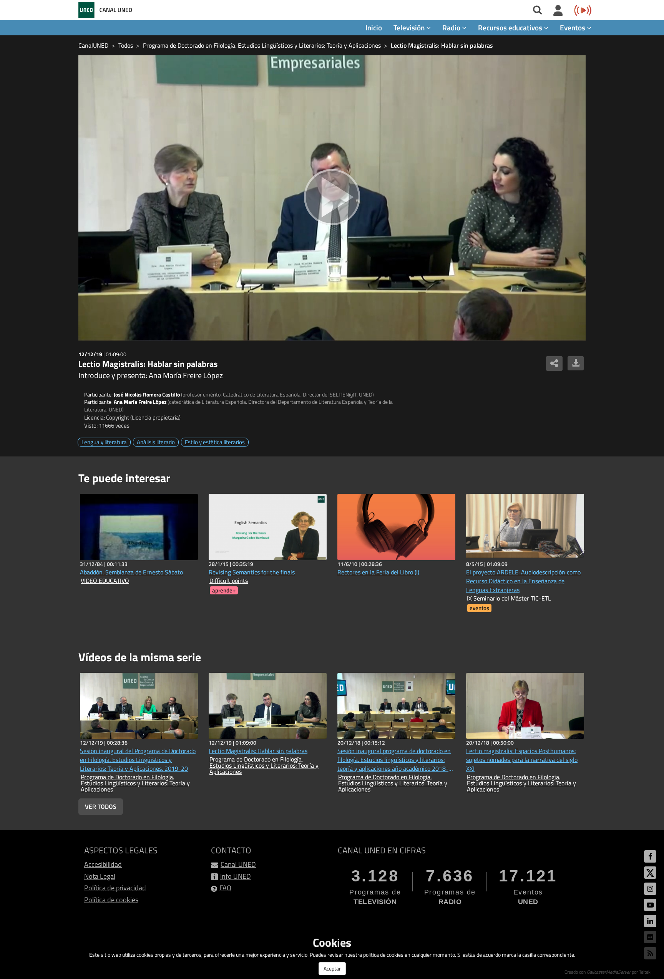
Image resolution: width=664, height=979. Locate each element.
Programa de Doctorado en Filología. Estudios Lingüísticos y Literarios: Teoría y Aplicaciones (262, 45)
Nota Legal (99, 876)
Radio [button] (452, 27)
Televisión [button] (409, 27)
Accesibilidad (103, 864)
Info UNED (235, 876)
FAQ (225, 888)
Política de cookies (111, 899)
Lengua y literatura (104, 442)
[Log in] (558, 11)
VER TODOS (100, 806)
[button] (582, 551)
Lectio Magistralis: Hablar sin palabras (442, 45)
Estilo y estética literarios (215, 442)
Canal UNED (238, 864)
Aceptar (332, 968)
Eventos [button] (573, 27)
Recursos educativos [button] (511, 27)
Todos (125, 45)
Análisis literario (156, 442)
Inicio (373, 27)
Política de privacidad (115, 888)
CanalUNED (93, 45)
